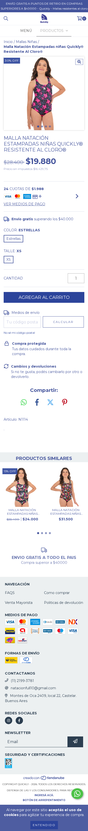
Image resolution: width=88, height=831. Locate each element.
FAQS (10, 593)
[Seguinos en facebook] (19, 720)
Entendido (44, 825)
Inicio (8, 42)
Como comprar (57, 593)
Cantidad (13, 278)
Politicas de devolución (63, 602)
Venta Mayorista (19, 602)
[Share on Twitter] (50, 402)
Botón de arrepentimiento (44, 800)
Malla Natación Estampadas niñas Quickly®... (22, 511)
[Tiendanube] (44, 779)
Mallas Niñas (26, 42)
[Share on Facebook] (37, 402)
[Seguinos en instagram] (8, 720)
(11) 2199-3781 (22, 681)
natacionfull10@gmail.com (33, 688)
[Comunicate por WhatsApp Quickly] (77, 793)
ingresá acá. (44, 795)
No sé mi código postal (19, 332)
